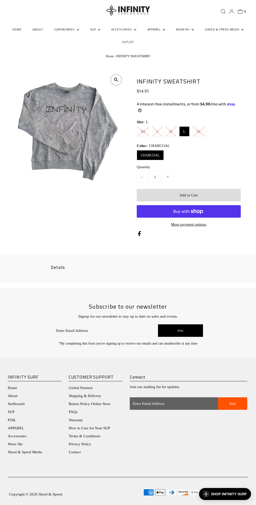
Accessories (17, 436)
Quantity (143, 167)
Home (110, 56)
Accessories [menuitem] (122, 29)
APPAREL (16, 428)
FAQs (73, 412)
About (13, 396)
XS (143, 131)
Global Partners (81, 388)
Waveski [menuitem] (183, 29)
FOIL (12, 420)
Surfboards (65, 29)
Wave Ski (15, 444)
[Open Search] (223, 11)
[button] (225, 494)
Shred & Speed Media (25, 452)
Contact (75, 452)
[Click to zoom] (116, 79)
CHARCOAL (150, 155)
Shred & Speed (50, 494)
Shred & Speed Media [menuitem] (222, 29)
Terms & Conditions (84, 436)
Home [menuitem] (17, 29)
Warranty (76, 420)
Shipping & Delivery (85, 396)
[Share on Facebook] (139, 235)
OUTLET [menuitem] (128, 41)
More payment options (188, 224)
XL (198, 131)
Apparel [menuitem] (155, 29)
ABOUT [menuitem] (37, 29)
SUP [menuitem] (93, 29)
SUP (11, 412)
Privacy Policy (80, 444)
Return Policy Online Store (89, 404)
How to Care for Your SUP (89, 428)
